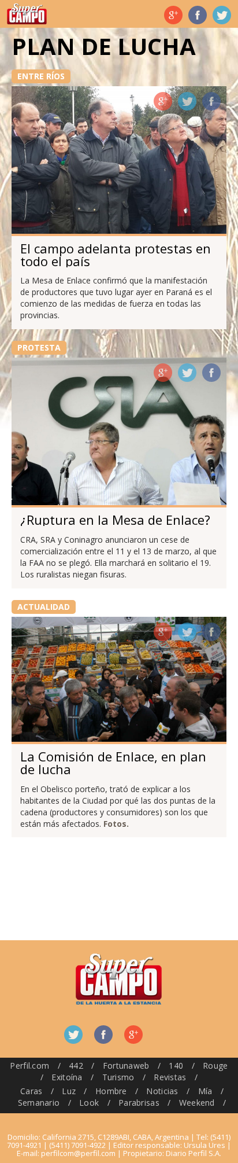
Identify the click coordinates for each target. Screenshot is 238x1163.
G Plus (173, 15)
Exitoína (66, 1077)
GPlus (163, 101)
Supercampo (27, 14)
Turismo (118, 1077)
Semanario (39, 1102)
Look (89, 1102)
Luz (69, 1090)
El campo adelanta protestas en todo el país (115, 255)
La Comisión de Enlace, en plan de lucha (113, 763)
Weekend (197, 1102)
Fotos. (116, 823)
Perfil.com (29, 1065)
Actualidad (43, 606)
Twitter (222, 15)
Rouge (215, 1065)
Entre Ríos (41, 76)
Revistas (170, 1077)
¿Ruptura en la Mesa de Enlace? (115, 519)
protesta (39, 347)
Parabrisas (138, 1102)
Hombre (111, 1090)
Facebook (197, 15)
